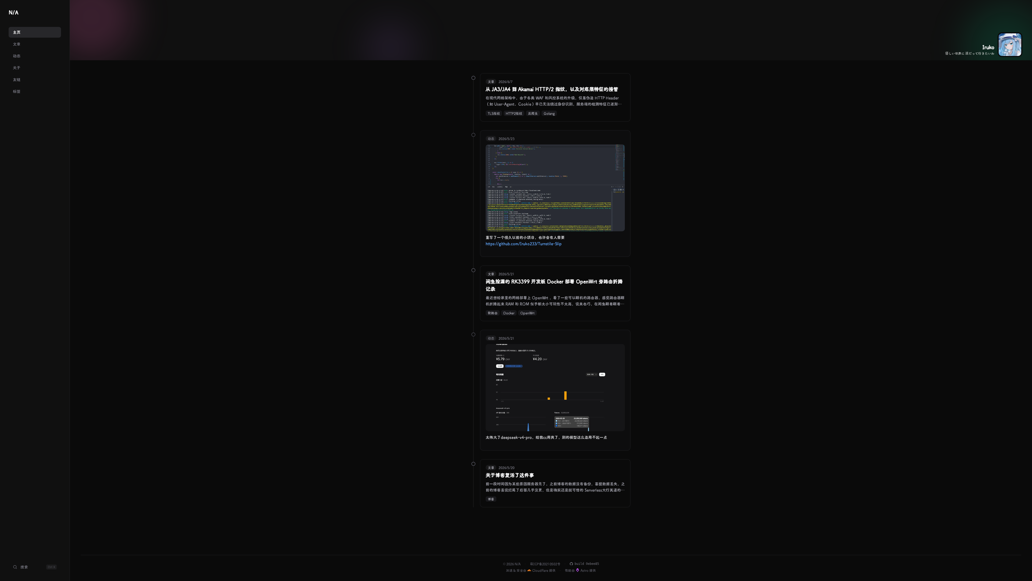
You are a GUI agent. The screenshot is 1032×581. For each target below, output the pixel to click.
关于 (16, 67)
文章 (16, 44)
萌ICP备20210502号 (545, 564)
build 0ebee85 (587, 564)
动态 (16, 55)
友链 (16, 79)
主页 (16, 32)
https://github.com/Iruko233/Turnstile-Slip (524, 243)
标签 (16, 91)
